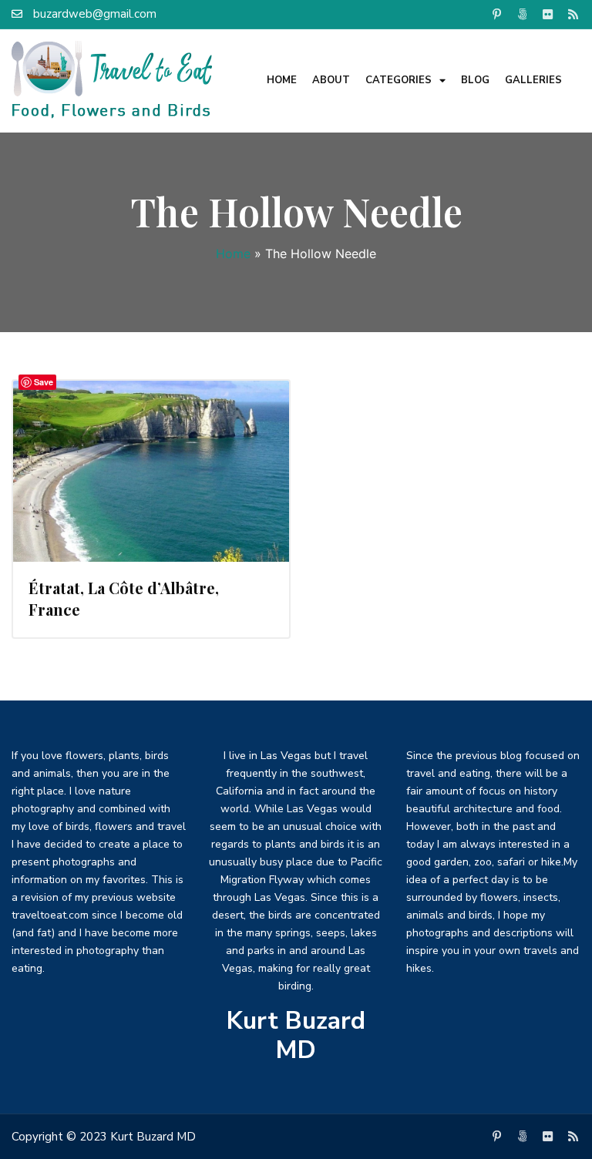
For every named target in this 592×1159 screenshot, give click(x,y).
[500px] (523, 14)
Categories (398, 80)
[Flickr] (548, 14)
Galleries (533, 80)
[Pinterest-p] (497, 14)
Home (282, 80)
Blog (475, 80)
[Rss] (573, 14)
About (331, 80)
